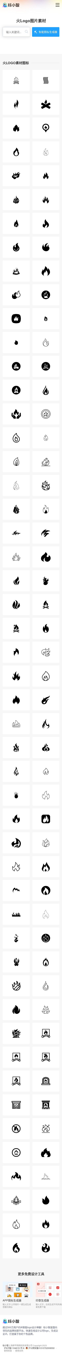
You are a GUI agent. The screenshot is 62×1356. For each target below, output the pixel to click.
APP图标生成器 (12, 1300)
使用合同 (19, 1350)
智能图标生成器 (48, 32)
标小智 (6, 1345)
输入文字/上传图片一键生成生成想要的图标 (17, 1305)
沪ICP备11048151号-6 (14, 1348)
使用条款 (8, 1350)
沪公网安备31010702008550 (41, 1348)
